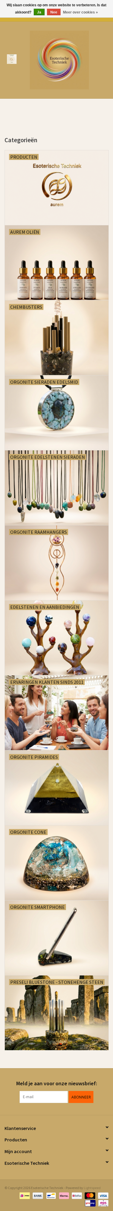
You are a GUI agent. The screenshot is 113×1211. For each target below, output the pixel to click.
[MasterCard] (89, 1195)
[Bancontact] (50, 1195)
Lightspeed (92, 1187)
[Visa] (102, 1195)
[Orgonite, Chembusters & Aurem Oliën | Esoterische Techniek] (68, 59)
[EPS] (102, 1202)
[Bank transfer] (37, 1195)
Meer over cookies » (80, 12)
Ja (39, 12)
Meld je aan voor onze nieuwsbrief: (56, 1083)
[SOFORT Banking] (63, 1195)
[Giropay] (89, 1202)
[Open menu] (12, 59)
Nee (53, 12)
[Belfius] (76, 1195)
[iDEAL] (23, 1195)
